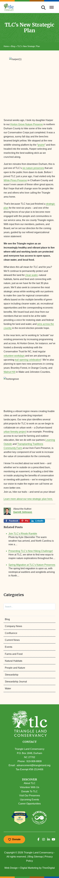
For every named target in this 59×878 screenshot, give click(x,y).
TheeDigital (48, 868)
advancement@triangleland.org (33, 765)
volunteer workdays (14, 355)
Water (8, 688)
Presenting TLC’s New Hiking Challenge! (30, 551)
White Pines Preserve (15, 180)
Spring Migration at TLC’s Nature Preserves (31, 565)
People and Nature (15, 667)
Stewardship (11, 674)
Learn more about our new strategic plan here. (28, 499)
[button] (29, 779)
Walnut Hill (9, 372)
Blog (13, 46)
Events (8, 647)
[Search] (50, 606)
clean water (31, 275)
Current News (12, 640)
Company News (13, 626)
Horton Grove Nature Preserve (26, 124)
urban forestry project (15, 431)
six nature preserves (33, 168)
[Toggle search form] (43, 7)
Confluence (11, 633)
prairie (41, 145)
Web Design (11, 868)
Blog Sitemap (35, 856)
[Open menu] (51, 7)
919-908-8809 (34, 761)
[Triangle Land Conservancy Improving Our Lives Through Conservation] (9, 7)
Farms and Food (14, 654)
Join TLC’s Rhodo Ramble (22, 533)
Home (6, 46)
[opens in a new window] (38, 839)
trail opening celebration (28, 359)
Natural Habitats (13, 661)
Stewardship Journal (16, 681)
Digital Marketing (29, 868)
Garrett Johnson (22, 512)
